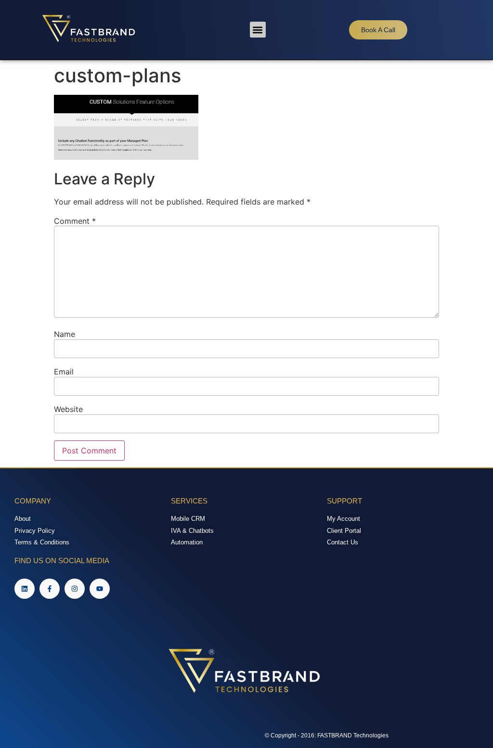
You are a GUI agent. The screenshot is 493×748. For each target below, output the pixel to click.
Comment (75, 221)
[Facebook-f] (49, 589)
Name (64, 334)
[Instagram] (75, 589)
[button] (258, 30)
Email (64, 371)
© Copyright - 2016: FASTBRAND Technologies (327, 735)
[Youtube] (100, 589)
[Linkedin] (24, 589)
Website (68, 409)
